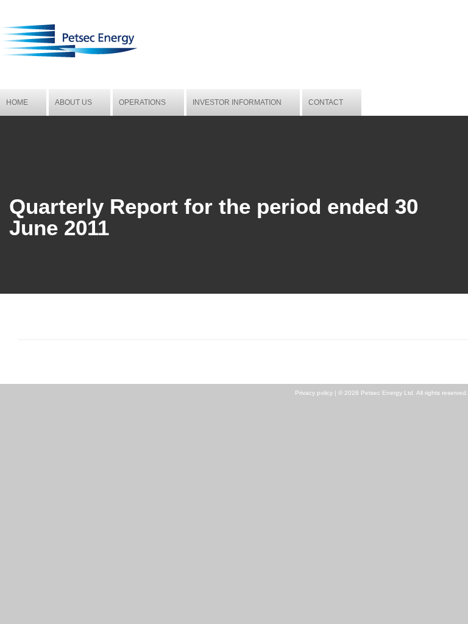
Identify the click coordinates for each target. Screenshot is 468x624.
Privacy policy (314, 392)
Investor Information (237, 102)
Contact (325, 102)
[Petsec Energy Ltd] (68, 55)
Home (17, 102)
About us (73, 102)
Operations (142, 102)
